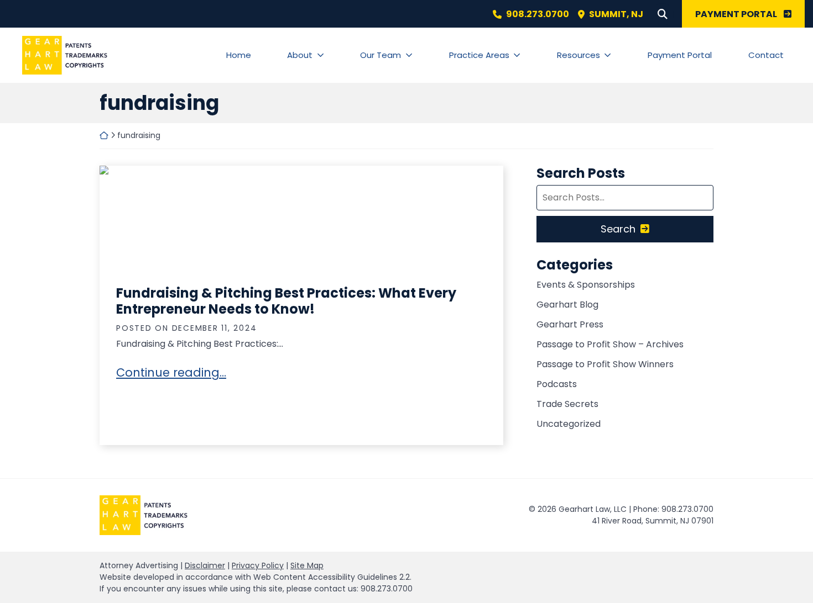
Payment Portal (680, 55)
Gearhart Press (569, 324)
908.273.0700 (537, 14)
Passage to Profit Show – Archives (610, 344)
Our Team (380, 55)
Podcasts (556, 384)
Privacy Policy (258, 565)
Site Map (307, 565)
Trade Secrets (567, 404)
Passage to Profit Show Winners (605, 364)
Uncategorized (568, 423)
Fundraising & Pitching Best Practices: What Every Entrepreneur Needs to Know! (286, 301)
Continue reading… (171, 372)
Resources (578, 55)
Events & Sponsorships (585, 284)
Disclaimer (205, 565)
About (299, 55)
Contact (766, 55)
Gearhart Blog (567, 304)
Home (238, 55)
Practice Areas (479, 55)
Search (618, 229)
